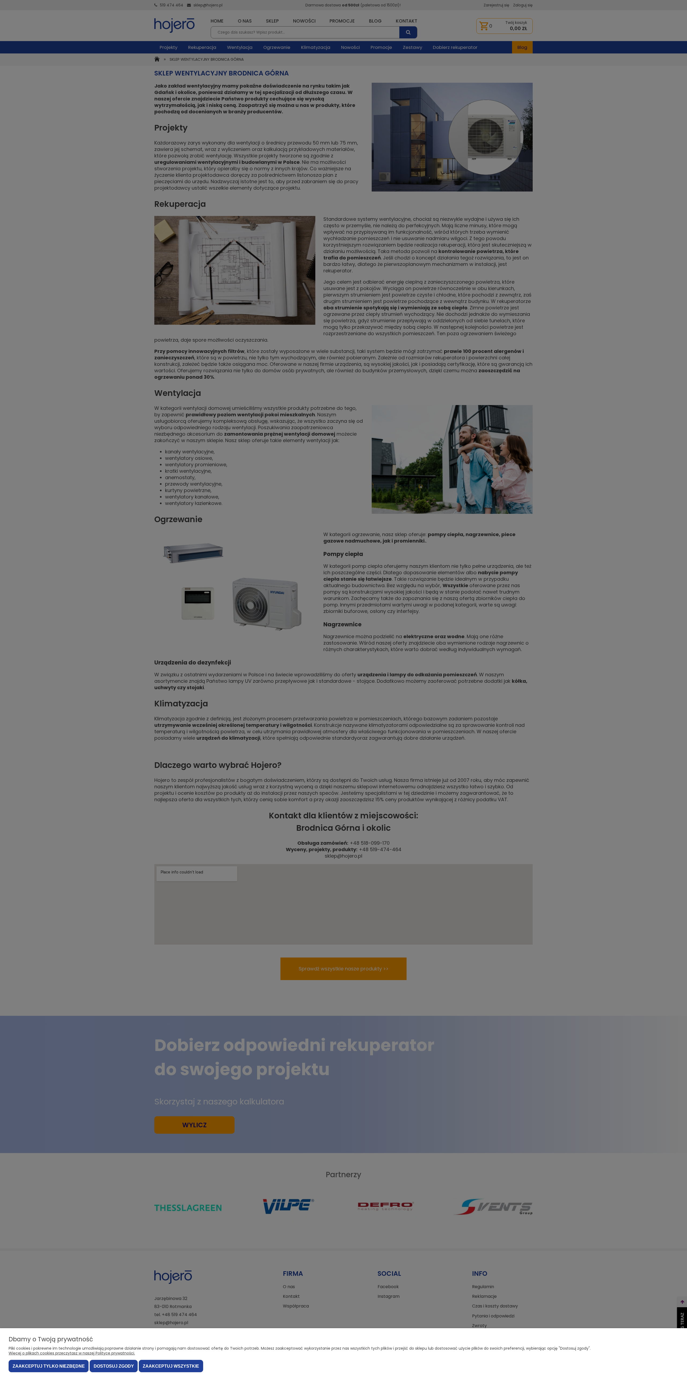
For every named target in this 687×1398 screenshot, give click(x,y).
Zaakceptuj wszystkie (171, 1366)
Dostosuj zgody (114, 1366)
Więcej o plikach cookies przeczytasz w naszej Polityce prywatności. (72, 1353)
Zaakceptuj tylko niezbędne (49, 1366)
